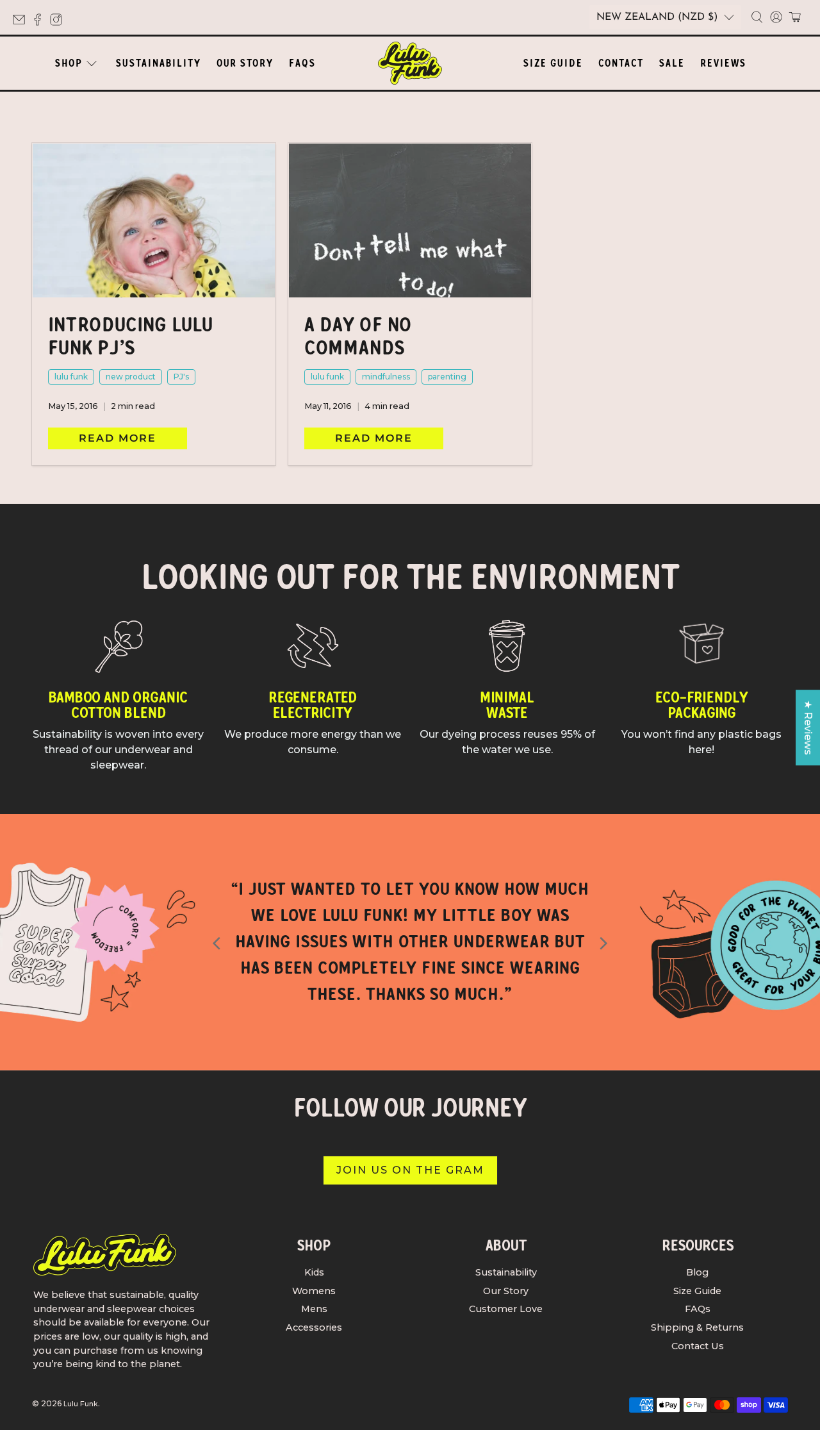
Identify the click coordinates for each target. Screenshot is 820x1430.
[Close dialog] (643, 513)
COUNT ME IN (285, 897)
